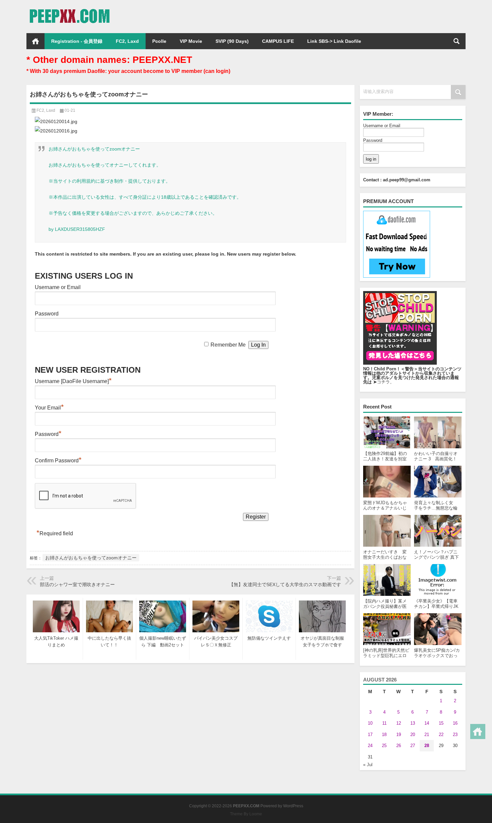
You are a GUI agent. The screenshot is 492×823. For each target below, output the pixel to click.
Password (372, 140)
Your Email (49, 407)
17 (370, 734)
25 (384, 745)
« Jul (368, 764)
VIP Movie (191, 41)
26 (398, 745)
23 (455, 734)
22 (441, 734)
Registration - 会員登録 (76, 41)
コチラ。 (385, 381)
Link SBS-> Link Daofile (334, 41)
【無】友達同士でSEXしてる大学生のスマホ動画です (285, 584)
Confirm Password (58, 460)
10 (370, 723)
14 (426, 723)
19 (398, 734)
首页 (35, 41)
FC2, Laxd (127, 41)
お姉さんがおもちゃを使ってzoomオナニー (91, 557)
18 (384, 734)
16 (455, 723)
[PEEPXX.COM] (69, 8)
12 (398, 723)
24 (370, 745)
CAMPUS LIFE (278, 41)
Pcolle (159, 41)
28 (426, 745)
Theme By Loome (246, 814)
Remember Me (228, 345)
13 (412, 723)
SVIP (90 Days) (232, 41)
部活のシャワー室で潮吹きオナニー (77, 584)
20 (412, 734)
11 (384, 723)
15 (441, 723)
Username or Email (381, 125)
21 (426, 734)
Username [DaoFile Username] (73, 381)
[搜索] (456, 41)
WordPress (293, 806)
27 (412, 745)
